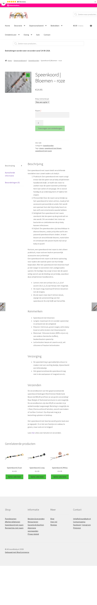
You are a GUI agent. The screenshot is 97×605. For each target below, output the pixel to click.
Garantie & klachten (36, 525)
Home (7, 25)
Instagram (86, 525)
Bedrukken (55, 25)
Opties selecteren (14, 477)
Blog (52, 519)
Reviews (53, 525)
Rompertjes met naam (14, 528)
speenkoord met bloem (52, 148)
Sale (38, 35)
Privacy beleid (33, 534)
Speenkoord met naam (14, 525)
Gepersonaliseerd (36, 25)
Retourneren (33, 522)
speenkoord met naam (43, 151)
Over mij (53, 522)
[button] (28, 75)
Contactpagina (79, 522)
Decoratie (18, 25)
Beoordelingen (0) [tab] (12, 182)
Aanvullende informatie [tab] (10, 174)
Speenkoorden (33, 60)
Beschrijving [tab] (10, 165)
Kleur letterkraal (42, 99)
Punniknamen (10, 519)
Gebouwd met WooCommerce (17, 552)
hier (33, 433)
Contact (47, 35)
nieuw (41, 148)
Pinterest (77, 528)
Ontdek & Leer (10, 35)
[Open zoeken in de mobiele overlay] (48, 43)
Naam (38, 110)
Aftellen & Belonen (12, 522)
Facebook (77, 525)
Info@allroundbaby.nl (82, 519)
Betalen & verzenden (36, 519)
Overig (26, 35)
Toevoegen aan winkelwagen (50, 128)
